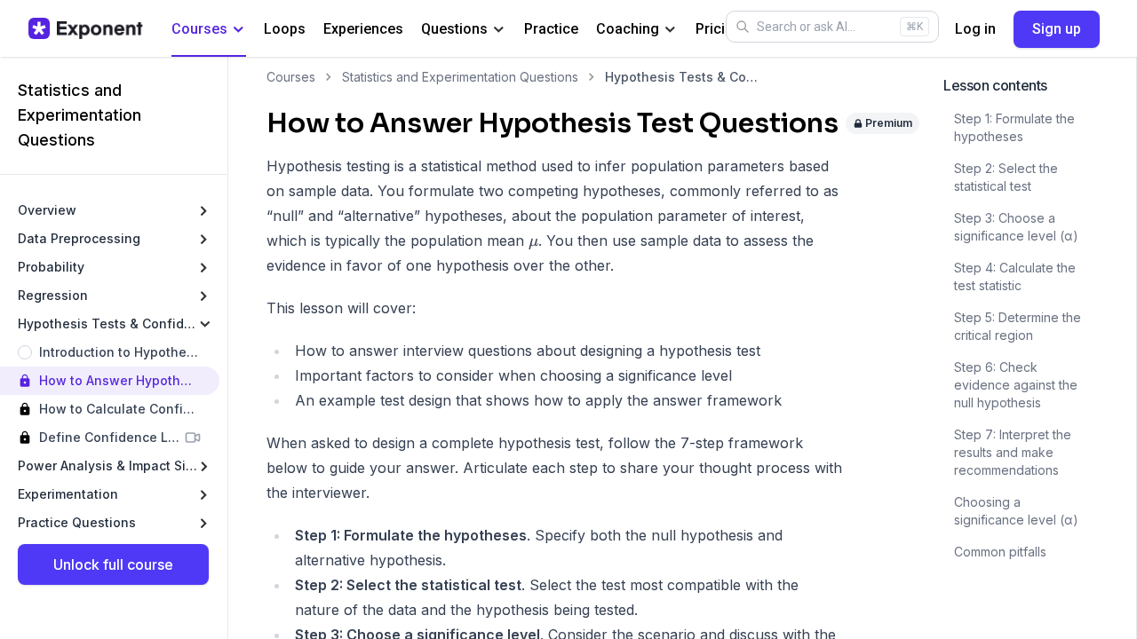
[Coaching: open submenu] (670, 29)
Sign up (1056, 28)
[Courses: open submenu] (238, 29)
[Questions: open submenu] (498, 29)
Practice (551, 28)
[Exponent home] (85, 28)
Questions (454, 28)
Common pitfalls (1000, 551)
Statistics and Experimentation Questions (460, 76)
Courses (199, 28)
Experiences (363, 28)
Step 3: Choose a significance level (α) (1016, 226)
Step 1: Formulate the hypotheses (1014, 127)
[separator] (227, 348)
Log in (975, 28)
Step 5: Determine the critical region (1017, 326)
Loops (285, 28)
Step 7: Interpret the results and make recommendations (1012, 452)
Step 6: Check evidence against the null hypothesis (1015, 384)
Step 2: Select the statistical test (1006, 177)
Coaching (627, 28)
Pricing (719, 28)
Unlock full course (113, 564)
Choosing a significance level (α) (1016, 510)
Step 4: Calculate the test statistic (1015, 276)
